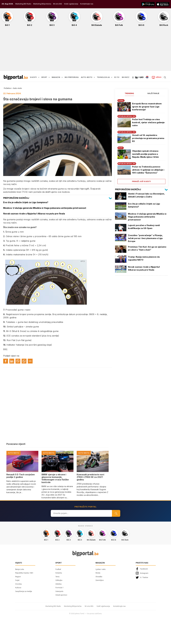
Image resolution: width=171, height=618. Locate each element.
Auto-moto (17, 88)
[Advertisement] (85, 50)
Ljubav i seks (101, 569)
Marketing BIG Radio (23, 4)
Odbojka (58, 580)
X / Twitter (144, 577)
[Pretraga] (164, 77)
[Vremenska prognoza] (136, 77)
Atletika (58, 584)
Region (18, 576)
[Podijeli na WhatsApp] (24, 361)
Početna (7, 88)
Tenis (57, 576)
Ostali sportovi (61, 595)
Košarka (58, 573)
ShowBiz (99, 576)
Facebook (144, 569)
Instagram (144, 573)
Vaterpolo (59, 591)
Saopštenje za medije (23, 591)
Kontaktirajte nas (86, 4)
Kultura (18, 587)
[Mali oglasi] (141, 77)
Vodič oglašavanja (71, 4)
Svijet (17, 580)
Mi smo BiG (57, 4)
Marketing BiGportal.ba (42, 4)
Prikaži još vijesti (141, 181)
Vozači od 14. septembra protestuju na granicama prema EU (148, 138)
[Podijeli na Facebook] (5, 361)
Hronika (18, 584)
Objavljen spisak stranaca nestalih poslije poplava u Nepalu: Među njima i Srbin (145, 154)
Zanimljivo (100, 580)
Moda (98, 573)
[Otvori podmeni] (39, 77)
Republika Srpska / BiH (24, 573)
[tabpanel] (141, 140)
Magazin (100, 563)
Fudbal (58, 569)
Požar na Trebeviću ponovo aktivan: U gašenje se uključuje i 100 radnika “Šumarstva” (148, 169)
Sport (58, 563)
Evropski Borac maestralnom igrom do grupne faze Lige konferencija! (147, 106)
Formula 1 (59, 587)
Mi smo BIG (89, 606)
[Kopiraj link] (30, 361)
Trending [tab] (129, 93)
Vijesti (18, 563)
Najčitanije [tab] (153, 93)
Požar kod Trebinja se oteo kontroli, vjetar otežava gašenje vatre (148, 122)
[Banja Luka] (147, 77)
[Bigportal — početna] (16, 77)
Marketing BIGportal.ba (72, 606)
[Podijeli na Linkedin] (11, 361)
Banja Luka (19, 569)
